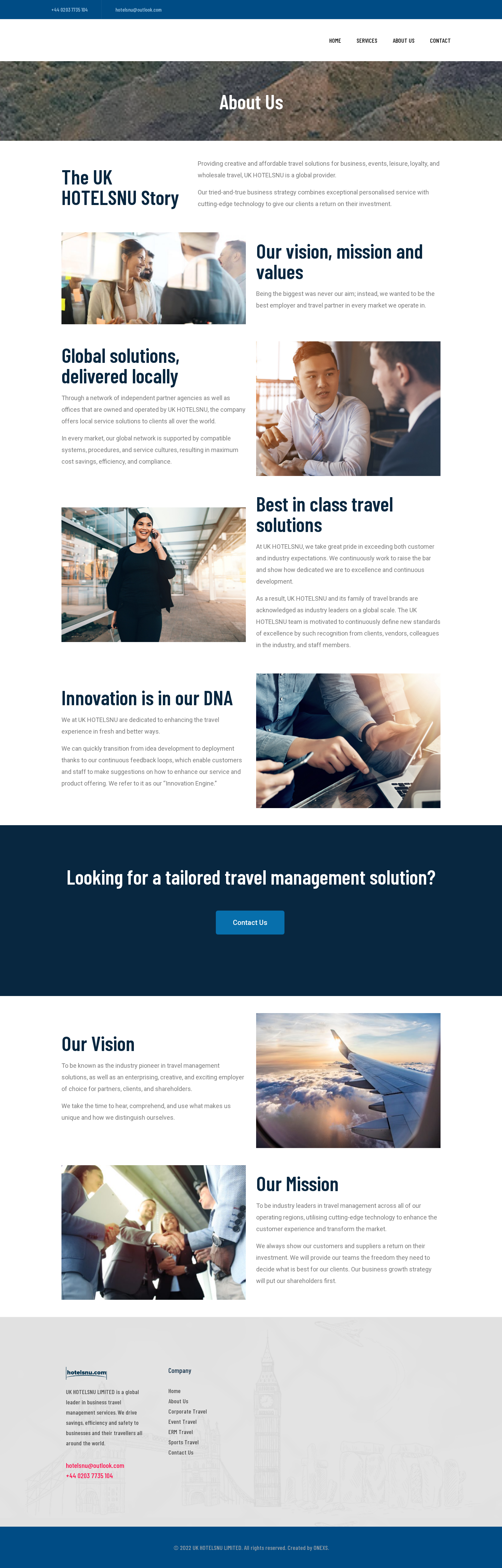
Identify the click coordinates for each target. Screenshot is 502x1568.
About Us (404, 40)
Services (367, 40)
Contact (440, 40)
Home (335, 40)
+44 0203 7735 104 (69, 9)
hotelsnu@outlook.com (138, 9)
